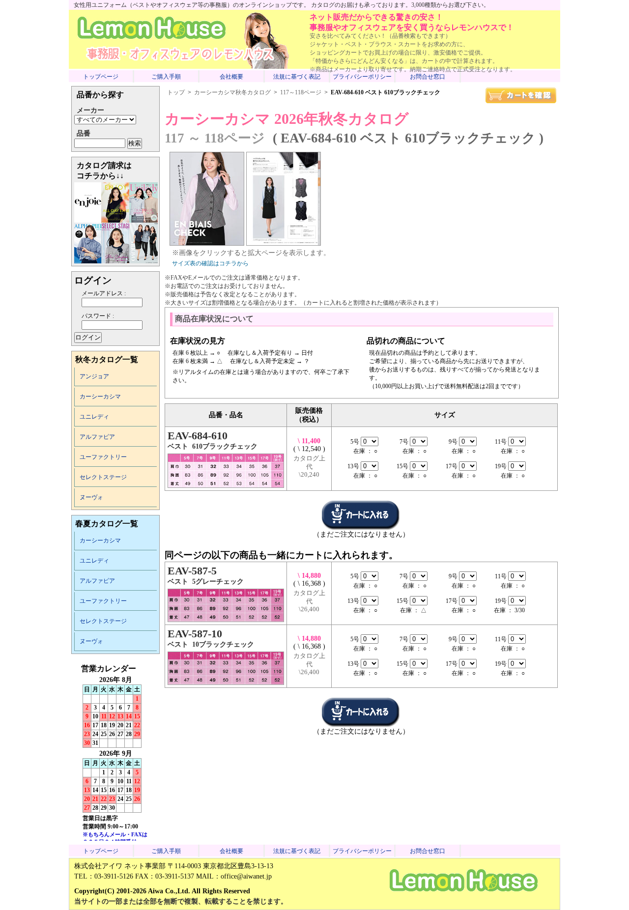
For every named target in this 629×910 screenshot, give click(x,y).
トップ (176, 92)
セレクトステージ (103, 477)
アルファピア (97, 436)
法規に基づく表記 (296, 76)
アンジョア (94, 376)
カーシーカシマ (100, 396)
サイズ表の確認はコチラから (210, 263)
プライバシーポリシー (362, 76)
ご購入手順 (166, 76)
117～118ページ (300, 92)
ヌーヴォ (91, 497)
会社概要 (231, 76)
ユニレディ (94, 416)
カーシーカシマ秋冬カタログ (232, 92)
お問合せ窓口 (427, 76)
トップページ (100, 76)
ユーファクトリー (103, 457)
